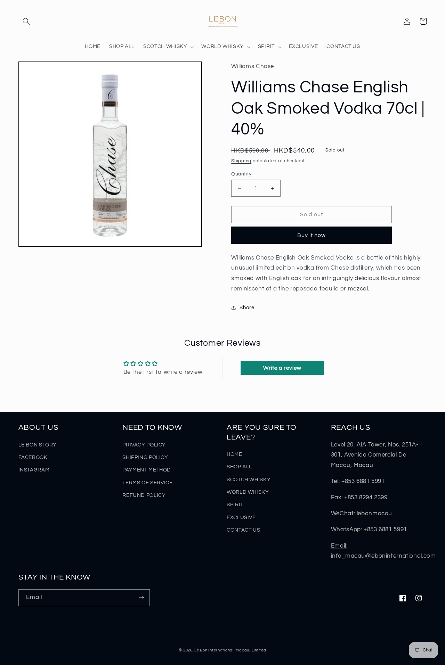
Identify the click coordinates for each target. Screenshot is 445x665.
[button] (26, 21)
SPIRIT (235, 504)
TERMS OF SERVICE (147, 482)
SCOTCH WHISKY (248, 479)
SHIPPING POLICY (145, 457)
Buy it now (311, 235)
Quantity (241, 174)
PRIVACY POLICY (144, 445)
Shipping (241, 161)
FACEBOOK (33, 457)
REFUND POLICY (143, 495)
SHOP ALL (239, 466)
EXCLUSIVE (241, 517)
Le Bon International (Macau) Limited (230, 650)
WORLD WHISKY (248, 492)
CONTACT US (243, 530)
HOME (234, 454)
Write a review (282, 368)
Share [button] (247, 307)
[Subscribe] (141, 597)
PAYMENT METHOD (146, 470)
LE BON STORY (37, 445)
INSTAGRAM (34, 470)
